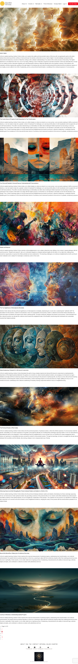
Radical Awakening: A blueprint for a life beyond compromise (14, 370)
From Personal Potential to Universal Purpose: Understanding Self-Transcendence (19, 183)
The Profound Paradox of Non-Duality (9, 427)
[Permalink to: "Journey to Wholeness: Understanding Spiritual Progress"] (39, 590)
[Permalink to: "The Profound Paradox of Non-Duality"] (39, 406)
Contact (35, 644)
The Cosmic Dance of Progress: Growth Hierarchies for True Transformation (18, 119)
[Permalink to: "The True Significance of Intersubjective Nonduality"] (39, 284)
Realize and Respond (5, 247)
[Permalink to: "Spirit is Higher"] (39, 29)
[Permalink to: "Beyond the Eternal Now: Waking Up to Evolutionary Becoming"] (39, 529)
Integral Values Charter (49, 644)
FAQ (27, 644)
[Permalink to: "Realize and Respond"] (39, 223)
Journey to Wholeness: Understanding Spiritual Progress (13, 614)
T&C (30, 644)
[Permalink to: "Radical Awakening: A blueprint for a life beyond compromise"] (39, 346)
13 (2, 637)
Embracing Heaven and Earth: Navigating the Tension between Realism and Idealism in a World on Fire (24, 491)
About (22, 644)
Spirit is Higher (3, 53)
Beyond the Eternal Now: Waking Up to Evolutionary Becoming (14, 553)
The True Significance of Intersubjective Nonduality (12, 307)
